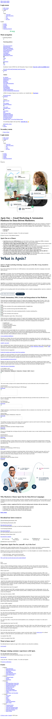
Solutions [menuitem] (5, 676)
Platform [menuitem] (5, 667)
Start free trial (6, 229)
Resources (5, 96)
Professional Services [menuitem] (10, 709)
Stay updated (6, 103)
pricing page (39, 632)
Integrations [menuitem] (8, 679)
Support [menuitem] (5, 703)
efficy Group (6, 8)
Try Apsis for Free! (7, 118)
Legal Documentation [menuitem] (10, 701)
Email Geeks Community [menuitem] (11, 690)
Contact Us (5, 9)
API (4, 64)
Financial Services (7, 78)
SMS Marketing (6, 54)
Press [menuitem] (7, 697)
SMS (49, 346)
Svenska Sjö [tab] (7, 371)
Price (4, 125)
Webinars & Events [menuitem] (10, 686)
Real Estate (5, 82)
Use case (5, 84)
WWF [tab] (29, 371)
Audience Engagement (8, 89)
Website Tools (6, 51)
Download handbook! (5, 530)
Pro (6, 17)
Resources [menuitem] (5, 680)
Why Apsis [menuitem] (8, 695)
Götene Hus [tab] (19, 371)
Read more (35, 93)
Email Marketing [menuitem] (9, 668)
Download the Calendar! (6, 536)
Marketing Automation (8, 48)
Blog (4, 112)
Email (32, 346)
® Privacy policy (4, 715)
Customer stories (6, 108)
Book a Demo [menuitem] (6, 132)
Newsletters (5, 85)
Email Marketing (6, 47)
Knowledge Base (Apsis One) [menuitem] (12, 683)
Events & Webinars (7, 104)
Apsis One (8, 14)
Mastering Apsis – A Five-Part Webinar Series (13, 119)
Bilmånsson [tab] (13, 371)
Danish (4, 26)
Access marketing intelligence (7, 336)
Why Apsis (5, 107)
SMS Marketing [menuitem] (9, 672)
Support (5, 126)
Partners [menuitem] (7, 699)
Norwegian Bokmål (7, 28)
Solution (5, 70)
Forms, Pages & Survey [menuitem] (11, 673)
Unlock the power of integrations (8, 366)
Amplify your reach (5, 343)
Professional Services (7, 117)
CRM (4, 58)
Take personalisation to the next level (8, 359)
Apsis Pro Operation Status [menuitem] (12, 708)
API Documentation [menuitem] (10, 689)
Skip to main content (5, 1)
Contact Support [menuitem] (9, 706)
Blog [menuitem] (7, 682)
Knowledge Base (7, 113)
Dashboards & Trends (8, 55)
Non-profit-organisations (8, 83)
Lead (7, 18)
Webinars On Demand (8, 115)
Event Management (7, 50)
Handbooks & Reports (8, 114)
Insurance (5, 81)
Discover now (6, 100)
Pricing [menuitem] (7, 678)
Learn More (5, 110)
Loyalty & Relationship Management (11, 90)
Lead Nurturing (6, 88)
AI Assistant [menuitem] (8, 671)
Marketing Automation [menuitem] (11, 670)
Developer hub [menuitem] (9, 688)
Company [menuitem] (5, 694)
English (4, 24)
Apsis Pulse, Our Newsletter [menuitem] (12, 693)
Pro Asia (8, 19)
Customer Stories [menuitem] (9, 677)
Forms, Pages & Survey (8, 49)
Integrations (5, 61)
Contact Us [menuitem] (8, 700)
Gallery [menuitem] (7, 691)
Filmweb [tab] (24, 371)
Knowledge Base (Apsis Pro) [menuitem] (12, 684)
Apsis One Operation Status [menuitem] (12, 707)
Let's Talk (5, 230)
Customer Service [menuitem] (10, 705)
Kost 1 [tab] (32, 371)
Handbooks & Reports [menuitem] (11, 685)
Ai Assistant (5, 53)
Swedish (5, 25)
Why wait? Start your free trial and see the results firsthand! (13, 557)
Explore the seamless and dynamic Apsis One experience (13, 352)
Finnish (4, 27)
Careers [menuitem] (7, 696)
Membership (6, 79)
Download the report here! (6, 525)
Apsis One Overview (7, 45)
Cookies (10, 715)
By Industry (5, 77)
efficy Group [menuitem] (8, 702)
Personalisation (6, 87)
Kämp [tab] (2, 371)
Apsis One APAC (10, 15)
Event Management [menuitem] (10, 674)
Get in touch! (3, 646)
